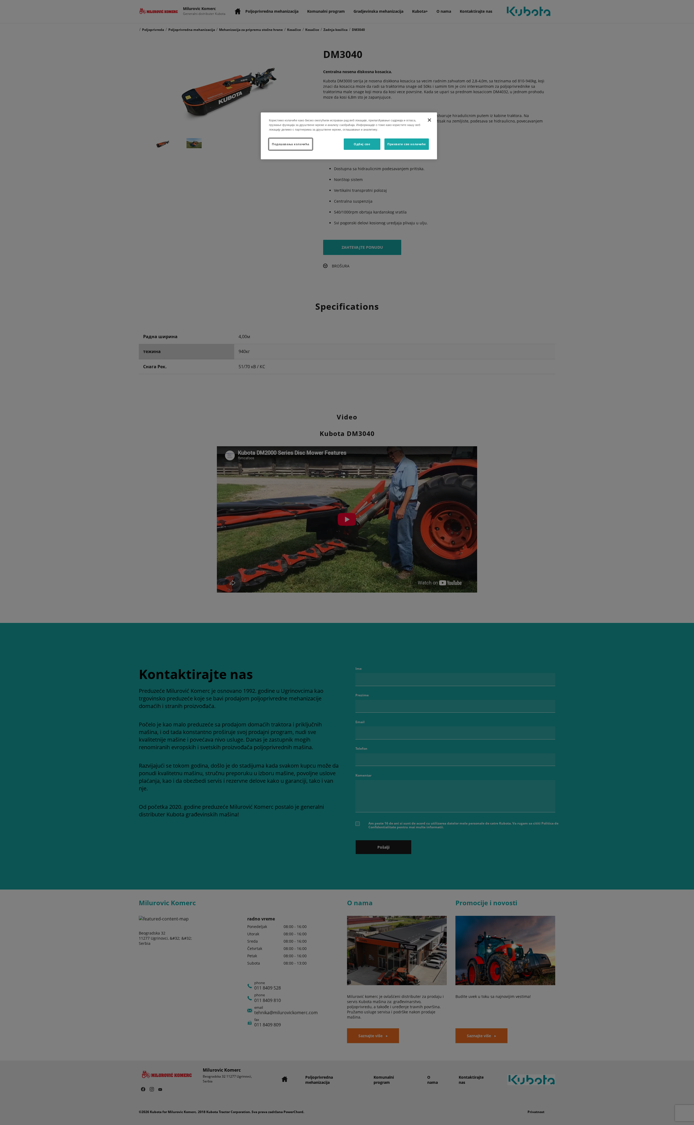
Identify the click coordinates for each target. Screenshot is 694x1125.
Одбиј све (362, 144)
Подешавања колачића (290, 144)
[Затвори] (429, 120)
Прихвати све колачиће (406, 144)
